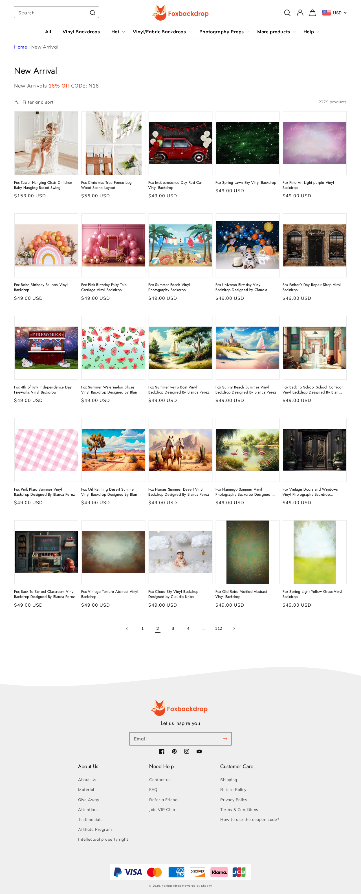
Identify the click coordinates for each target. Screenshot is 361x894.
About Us (87, 779)
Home (20, 47)
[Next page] (234, 628)
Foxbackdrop (171, 886)
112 (218, 628)
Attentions (88, 809)
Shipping (228, 779)
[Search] (92, 12)
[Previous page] (127, 628)
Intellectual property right (103, 839)
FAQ (153, 789)
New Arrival (45, 47)
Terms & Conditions (239, 809)
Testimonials (90, 819)
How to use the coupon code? (249, 819)
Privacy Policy (233, 799)
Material (86, 789)
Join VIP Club (162, 809)
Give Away (88, 799)
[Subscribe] (225, 739)
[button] (34, 102)
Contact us (160, 779)
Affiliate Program (95, 829)
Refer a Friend (163, 799)
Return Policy (233, 789)
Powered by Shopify (197, 886)
